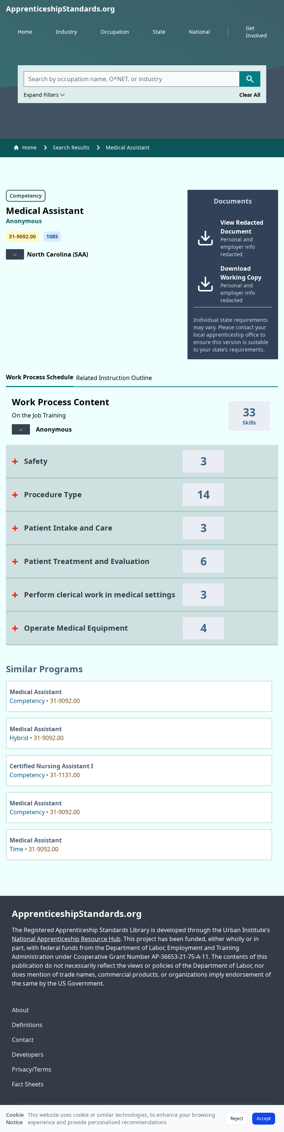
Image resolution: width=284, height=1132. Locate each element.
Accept (264, 1118)
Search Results (71, 147)
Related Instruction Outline (114, 378)
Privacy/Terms (31, 1069)
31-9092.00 (22, 236)
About (20, 1010)
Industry (66, 31)
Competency (26, 195)
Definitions (27, 1025)
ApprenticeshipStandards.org (77, 914)
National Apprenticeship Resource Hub (66, 939)
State (159, 31)
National (199, 31)
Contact (23, 1040)
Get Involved (256, 31)
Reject (236, 1118)
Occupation (115, 31)
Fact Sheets (28, 1084)
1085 (52, 236)
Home (25, 31)
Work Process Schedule (39, 377)
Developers (28, 1054)
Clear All (249, 94)
